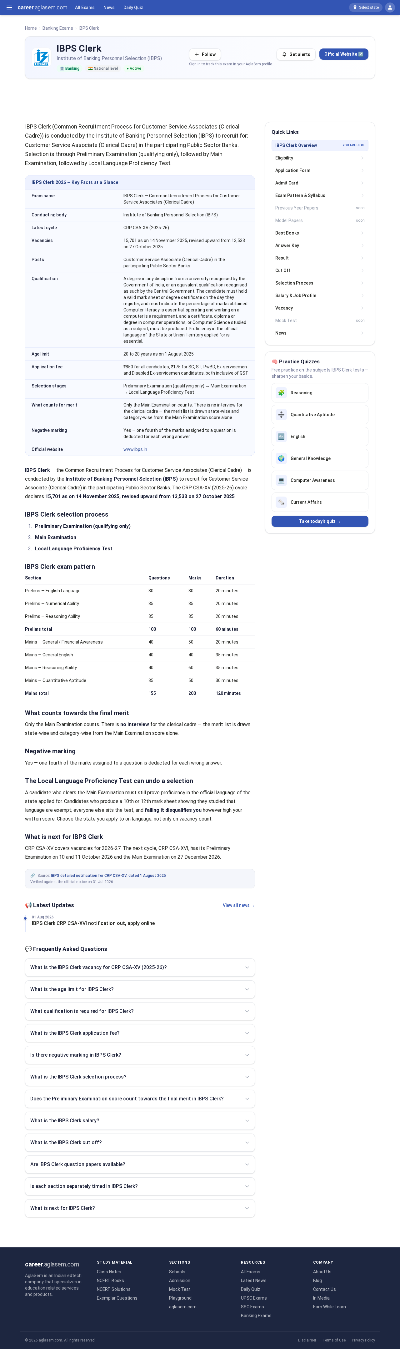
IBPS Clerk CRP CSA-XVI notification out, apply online (93, 923)
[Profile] (390, 8)
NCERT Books (110, 1280)
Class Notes (109, 1271)
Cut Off (282, 270)
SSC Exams (252, 1306)
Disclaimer (307, 1340)
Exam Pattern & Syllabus (300, 195)
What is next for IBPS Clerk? (62, 1208)
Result (282, 257)
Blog (317, 1280)
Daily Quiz (133, 7)
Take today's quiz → (320, 521)
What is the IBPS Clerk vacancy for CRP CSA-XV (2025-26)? (98, 967)
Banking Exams (57, 28)
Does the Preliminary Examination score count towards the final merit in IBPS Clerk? (127, 1099)
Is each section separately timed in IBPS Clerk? (84, 1186)
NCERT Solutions (114, 1289)
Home (31, 28)
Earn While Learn (329, 1306)
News (109, 7)
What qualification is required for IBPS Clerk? (82, 1011)
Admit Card (286, 182)
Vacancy (284, 308)
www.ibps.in (135, 449)
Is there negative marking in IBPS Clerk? (75, 1055)
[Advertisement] (200, 98)
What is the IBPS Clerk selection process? (78, 1077)
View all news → (239, 905)
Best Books (287, 232)
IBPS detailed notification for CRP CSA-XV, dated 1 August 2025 (108, 875)
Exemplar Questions (117, 1298)
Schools (177, 1271)
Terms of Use (334, 1340)
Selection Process (294, 282)
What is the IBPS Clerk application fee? (75, 1033)
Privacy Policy (363, 1340)
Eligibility (284, 157)
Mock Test (180, 1289)
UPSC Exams (254, 1298)
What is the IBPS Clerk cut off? (66, 1142)
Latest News (254, 1280)
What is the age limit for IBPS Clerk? (72, 989)
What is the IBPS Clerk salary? (64, 1121)
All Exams (85, 7)
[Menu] (9, 7)
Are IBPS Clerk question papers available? (77, 1164)
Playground (180, 1298)
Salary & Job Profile (295, 295)
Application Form (292, 170)
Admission (179, 1280)
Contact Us (324, 1289)
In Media (321, 1298)
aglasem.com (183, 1306)
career (43, 7)
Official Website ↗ (343, 54)
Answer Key (287, 245)
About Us (322, 1271)
